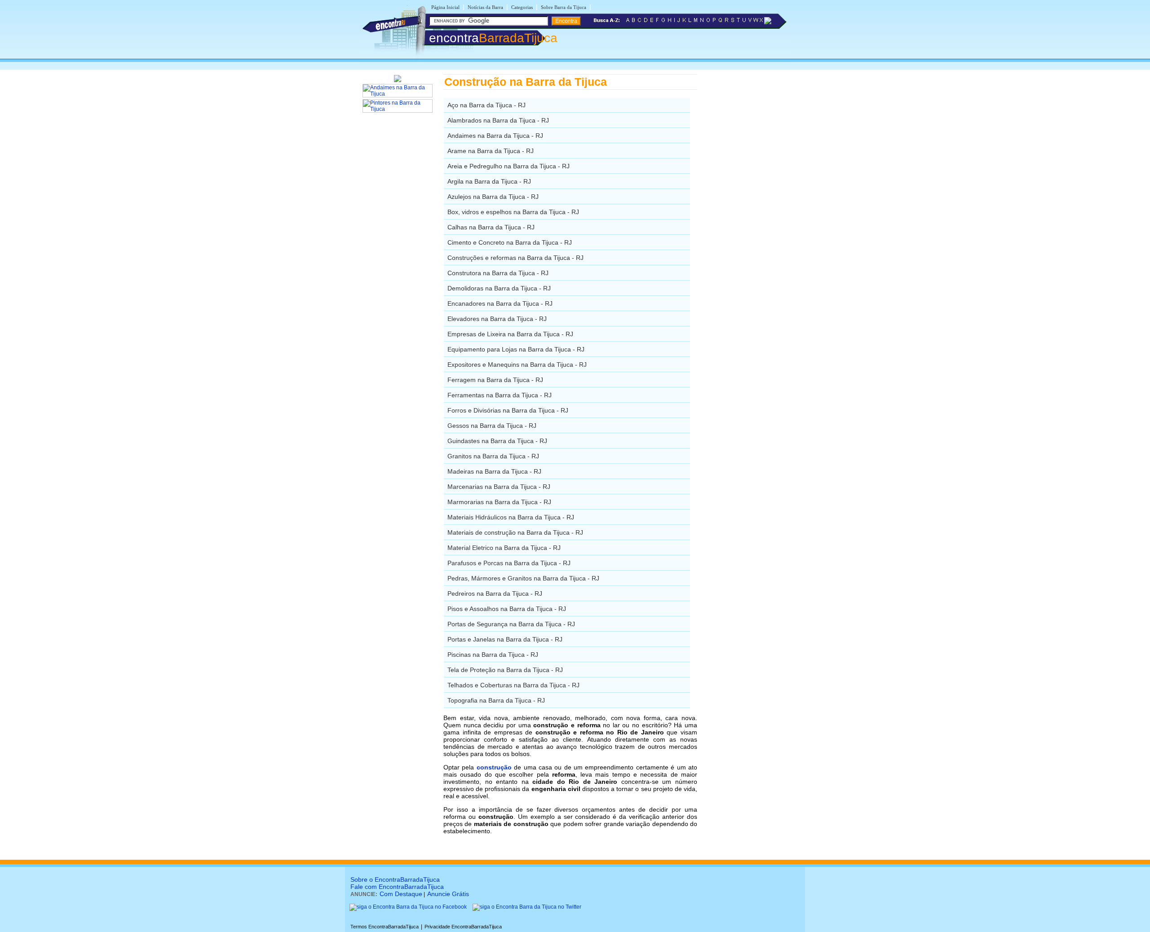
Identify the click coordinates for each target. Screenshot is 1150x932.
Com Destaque (401, 893)
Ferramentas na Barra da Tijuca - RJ (499, 395)
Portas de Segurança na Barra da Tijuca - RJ (511, 624)
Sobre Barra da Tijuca (563, 7)
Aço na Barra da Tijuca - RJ (486, 105)
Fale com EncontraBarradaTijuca (397, 886)
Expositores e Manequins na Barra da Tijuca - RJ (517, 364)
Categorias (522, 7)
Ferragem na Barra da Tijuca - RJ (495, 379)
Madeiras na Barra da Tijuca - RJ (494, 471)
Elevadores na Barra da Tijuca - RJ (497, 318)
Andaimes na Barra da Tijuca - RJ (495, 135)
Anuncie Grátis (448, 893)
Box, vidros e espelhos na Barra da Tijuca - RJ (513, 211)
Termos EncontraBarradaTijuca (384, 926)
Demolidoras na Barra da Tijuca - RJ (499, 288)
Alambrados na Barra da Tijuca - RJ (498, 120)
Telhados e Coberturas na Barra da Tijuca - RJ (513, 685)
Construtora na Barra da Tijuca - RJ (497, 273)
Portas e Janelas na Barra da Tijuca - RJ (504, 639)
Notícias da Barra (485, 7)
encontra (493, 38)
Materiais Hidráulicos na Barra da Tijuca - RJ (510, 517)
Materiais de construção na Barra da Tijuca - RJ (515, 532)
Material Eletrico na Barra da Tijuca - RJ (504, 547)
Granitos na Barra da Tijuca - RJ (493, 456)
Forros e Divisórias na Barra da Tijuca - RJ (507, 410)
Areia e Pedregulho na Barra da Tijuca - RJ (508, 166)
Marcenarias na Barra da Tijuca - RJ (498, 486)
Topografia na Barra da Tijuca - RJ (496, 700)
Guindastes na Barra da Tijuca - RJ (497, 440)
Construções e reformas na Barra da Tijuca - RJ (515, 257)
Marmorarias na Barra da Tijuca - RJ (499, 502)
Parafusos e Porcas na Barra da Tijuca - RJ (509, 563)
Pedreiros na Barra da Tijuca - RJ (494, 593)
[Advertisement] (743, 208)
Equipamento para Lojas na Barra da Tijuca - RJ (515, 349)
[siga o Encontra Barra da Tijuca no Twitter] (527, 907)
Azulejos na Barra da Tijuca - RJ (493, 196)
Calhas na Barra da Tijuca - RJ (491, 227)
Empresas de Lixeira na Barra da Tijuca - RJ (510, 334)
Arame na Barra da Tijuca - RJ (490, 150)
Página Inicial (445, 7)
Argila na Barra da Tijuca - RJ (489, 181)
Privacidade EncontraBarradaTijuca (463, 926)
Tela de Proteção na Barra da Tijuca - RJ (505, 669)
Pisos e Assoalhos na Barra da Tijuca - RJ (506, 608)
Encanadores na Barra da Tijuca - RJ (500, 303)
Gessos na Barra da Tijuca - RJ (491, 425)
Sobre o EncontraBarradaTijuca (395, 879)
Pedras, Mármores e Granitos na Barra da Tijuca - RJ (523, 578)
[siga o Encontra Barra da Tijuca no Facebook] (408, 907)
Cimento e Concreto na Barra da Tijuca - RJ (509, 242)
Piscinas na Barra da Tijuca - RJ (492, 654)
